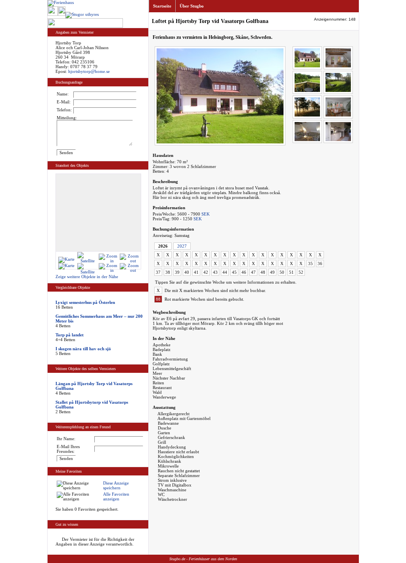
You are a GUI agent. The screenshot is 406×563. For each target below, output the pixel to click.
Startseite (162, 6)
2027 (182, 246)
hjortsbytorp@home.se (89, 71)
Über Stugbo (192, 6)
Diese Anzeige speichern (116, 485)
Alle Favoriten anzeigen (116, 496)
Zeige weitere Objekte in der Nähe (87, 276)
